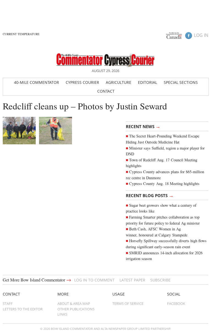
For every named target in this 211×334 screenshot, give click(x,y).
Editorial (147, 82)
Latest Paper (132, 280)
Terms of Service (127, 303)
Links (62, 314)
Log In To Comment (94, 280)
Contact (106, 91)
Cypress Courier (82, 82)
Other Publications (76, 309)
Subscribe (160, 280)
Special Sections (181, 82)
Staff (8, 303)
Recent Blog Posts (150, 195)
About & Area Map (73, 303)
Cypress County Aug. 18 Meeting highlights (164, 183)
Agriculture (118, 82)
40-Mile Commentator (36, 82)
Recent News (143, 126)
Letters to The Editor (23, 309)
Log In (201, 35)
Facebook (176, 303)
